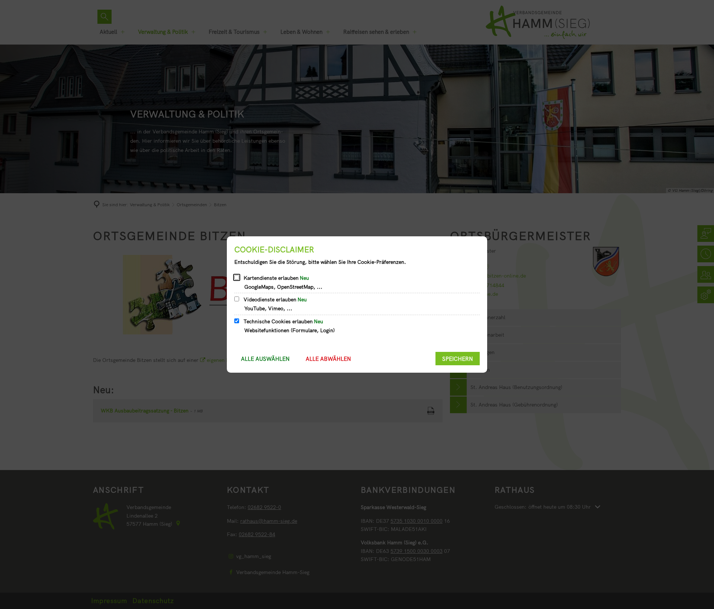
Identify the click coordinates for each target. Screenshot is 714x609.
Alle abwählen (328, 358)
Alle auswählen (265, 358)
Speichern (457, 358)
